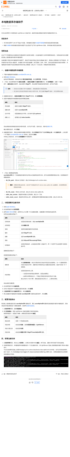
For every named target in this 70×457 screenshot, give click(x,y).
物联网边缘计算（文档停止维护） (13, 15)
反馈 (38, 382)
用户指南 (47, 15)
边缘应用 (53, 15)
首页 (2, 15)
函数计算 (49, 126)
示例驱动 (8, 45)
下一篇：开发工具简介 (62, 374)
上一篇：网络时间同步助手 (9, 374)
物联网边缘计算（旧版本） (36, 15)
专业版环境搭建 (39, 43)
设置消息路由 (30, 306)
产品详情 (34, 28)
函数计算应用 (10, 212)
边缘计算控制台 (10, 207)
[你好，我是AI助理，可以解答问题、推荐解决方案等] (60, 7)
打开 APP (64, 2)
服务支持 (26, 15)
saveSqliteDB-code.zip (24, 74)
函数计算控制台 (10, 77)
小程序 (59, 15)
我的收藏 (64, 28)
